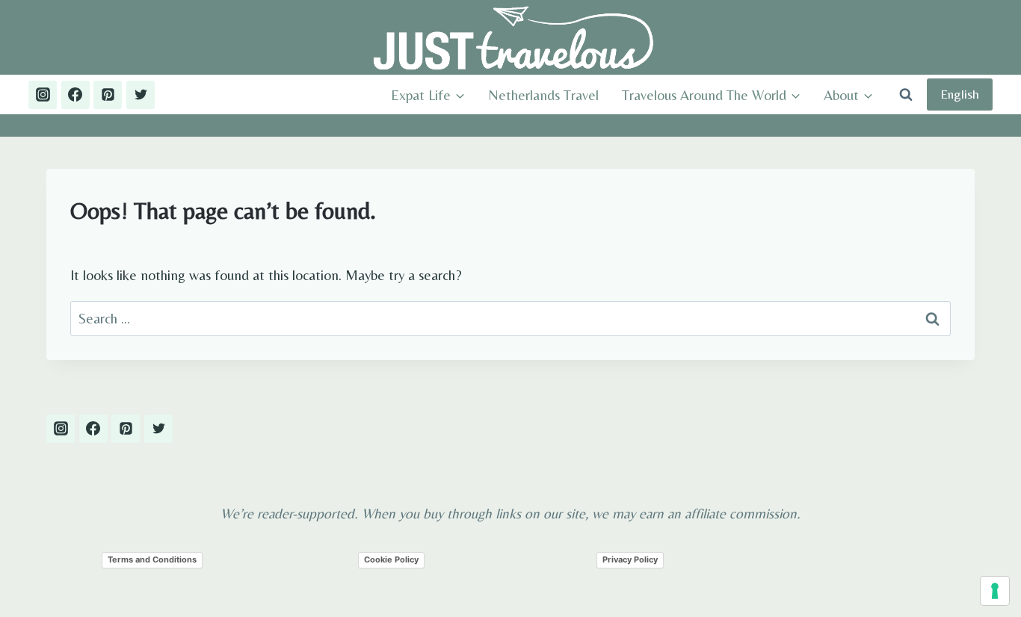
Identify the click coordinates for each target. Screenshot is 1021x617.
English (959, 94)
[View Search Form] (905, 94)
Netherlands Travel (543, 95)
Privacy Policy (630, 559)
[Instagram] (42, 95)
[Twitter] (140, 95)
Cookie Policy (391, 559)
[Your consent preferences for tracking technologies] (995, 591)
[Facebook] (75, 95)
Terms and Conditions (152, 559)
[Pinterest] (107, 95)
